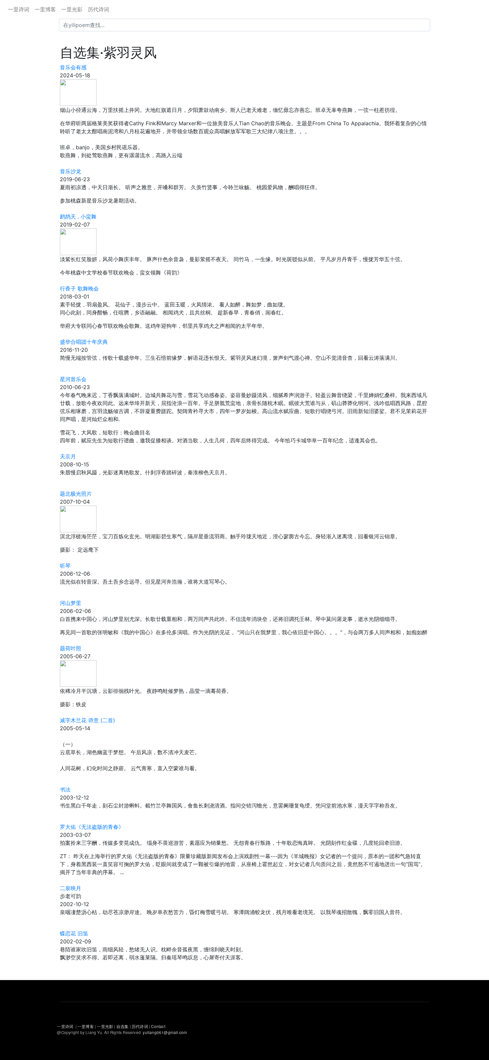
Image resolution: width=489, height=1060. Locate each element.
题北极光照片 (76, 493)
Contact (158, 1026)
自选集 (123, 1026)
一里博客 (45, 9)
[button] (78, 92)
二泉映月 (70, 888)
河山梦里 (70, 603)
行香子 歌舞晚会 (79, 288)
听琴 (65, 565)
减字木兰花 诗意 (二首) (87, 720)
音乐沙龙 (70, 171)
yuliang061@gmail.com (165, 1032)
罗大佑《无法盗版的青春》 (92, 826)
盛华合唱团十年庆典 (84, 341)
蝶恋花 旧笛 (74, 933)
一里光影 (71, 9)
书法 (65, 789)
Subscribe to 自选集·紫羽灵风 (62, 977)
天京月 (68, 456)
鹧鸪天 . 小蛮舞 (78, 216)
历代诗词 (98, 9)
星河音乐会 (73, 379)
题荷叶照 (70, 648)
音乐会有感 (73, 67)
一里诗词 (18, 9)
